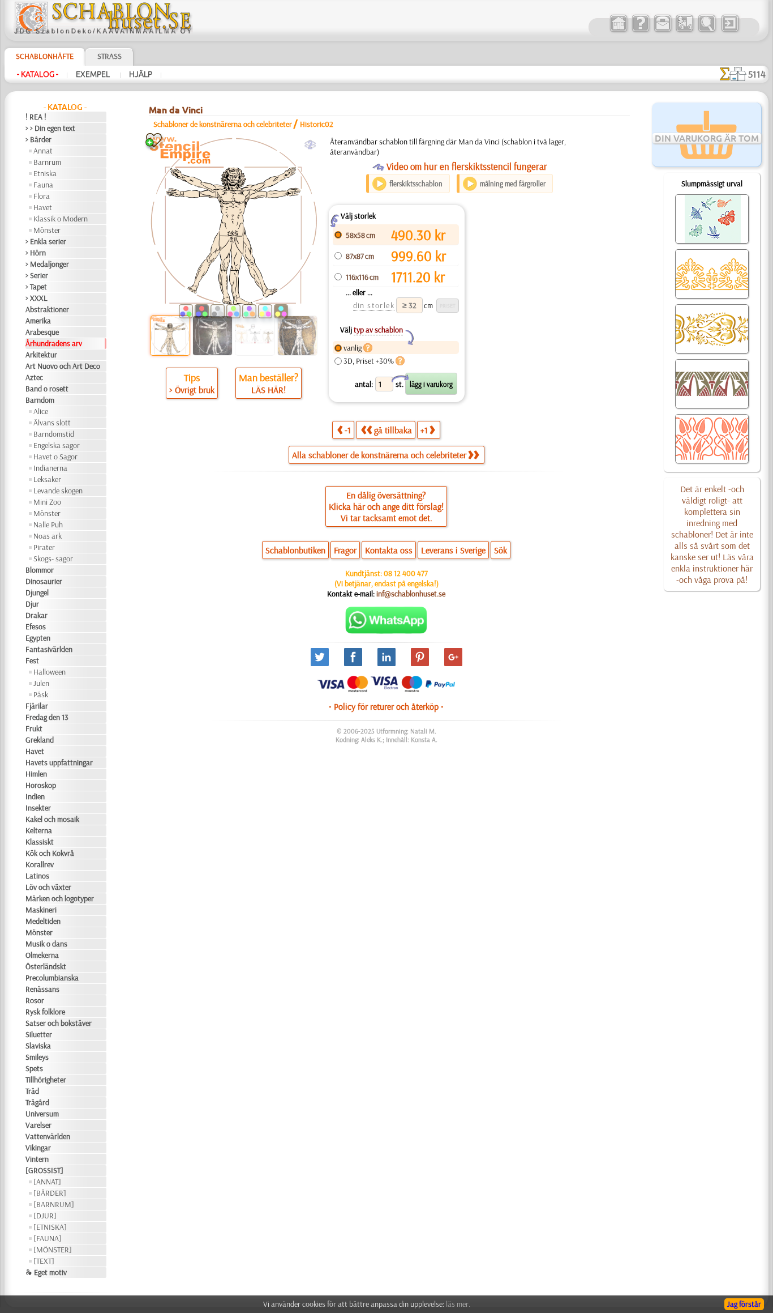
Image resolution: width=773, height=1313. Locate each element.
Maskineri (41, 910)
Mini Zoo (47, 502)
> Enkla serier (45, 241)
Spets (34, 1068)
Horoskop (40, 785)
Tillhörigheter (45, 1080)
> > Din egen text (50, 128)
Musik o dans (46, 944)
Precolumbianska (52, 978)
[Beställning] (684, 30)
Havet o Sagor (55, 456)
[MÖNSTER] (52, 1249)
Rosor (34, 1000)
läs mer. (458, 1304)
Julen (41, 683)
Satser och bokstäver (58, 1023)
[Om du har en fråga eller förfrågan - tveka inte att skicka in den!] (386, 631)
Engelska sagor (56, 445)
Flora (41, 196)
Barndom (39, 400)
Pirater (44, 547)
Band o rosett (46, 388)
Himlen (36, 774)
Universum (42, 1114)
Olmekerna (42, 955)
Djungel (37, 592)
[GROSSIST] (44, 1170)
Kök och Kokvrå (49, 853)
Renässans (42, 989)
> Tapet (36, 287)
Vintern (37, 1159)
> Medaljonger (47, 264)
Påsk (40, 694)
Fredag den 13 (46, 717)
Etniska (45, 173)
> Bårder (38, 139)
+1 (424, 430)
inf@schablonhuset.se (410, 594)
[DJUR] (45, 1215)
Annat (43, 151)
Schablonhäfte (45, 56)
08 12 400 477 (406, 573)
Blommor (39, 570)
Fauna (43, 185)
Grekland (39, 740)
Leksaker (47, 479)
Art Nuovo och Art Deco (62, 366)
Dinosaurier (43, 581)
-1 (348, 430)
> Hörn (35, 253)
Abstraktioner (47, 309)
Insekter (38, 808)
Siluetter (38, 1034)
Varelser (38, 1125)
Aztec (34, 377)
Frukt (33, 728)
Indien (35, 796)
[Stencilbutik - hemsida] (103, 31)
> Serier (36, 275)
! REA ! (35, 117)
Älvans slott (52, 422)
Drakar (36, 615)
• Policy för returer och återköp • (386, 706)
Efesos (35, 626)
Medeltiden (43, 921)
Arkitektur (41, 354)
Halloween (49, 672)
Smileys (37, 1057)
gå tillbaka (393, 430)
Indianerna (50, 468)
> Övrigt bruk (191, 389)
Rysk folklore (45, 1012)
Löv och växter (48, 887)
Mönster (47, 230)
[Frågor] (640, 30)
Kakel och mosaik (52, 819)
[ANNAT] (47, 1181)
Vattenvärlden (47, 1136)
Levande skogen (58, 490)
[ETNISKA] (50, 1227)
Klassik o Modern (60, 219)
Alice (40, 411)
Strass (109, 56)
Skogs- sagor (53, 558)
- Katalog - (37, 74)
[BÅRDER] (49, 1193)
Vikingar (38, 1148)
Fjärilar (36, 706)
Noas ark (47, 536)
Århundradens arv (53, 343)
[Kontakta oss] (662, 30)
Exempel (93, 74)
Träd (32, 1091)
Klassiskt (39, 842)
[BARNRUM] (53, 1204)
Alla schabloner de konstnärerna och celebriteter (379, 455)
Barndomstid (53, 434)
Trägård (37, 1102)
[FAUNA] (47, 1238)
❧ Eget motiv (46, 1272)
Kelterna (38, 830)
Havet (42, 207)
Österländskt (45, 966)
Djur (32, 604)
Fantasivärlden (48, 649)
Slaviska (38, 1046)
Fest (32, 660)
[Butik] (618, 30)
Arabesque (42, 332)
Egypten (37, 638)
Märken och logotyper (59, 898)
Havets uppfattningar (59, 762)
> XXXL (36, 298)
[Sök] (706, 30)
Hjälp (140, 74)
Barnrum (47, 162)
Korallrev (39, 864)
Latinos (37, 876)
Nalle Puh (48, 524)
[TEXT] (43, 1261)
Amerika (38, 321)
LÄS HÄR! (268, 389)
